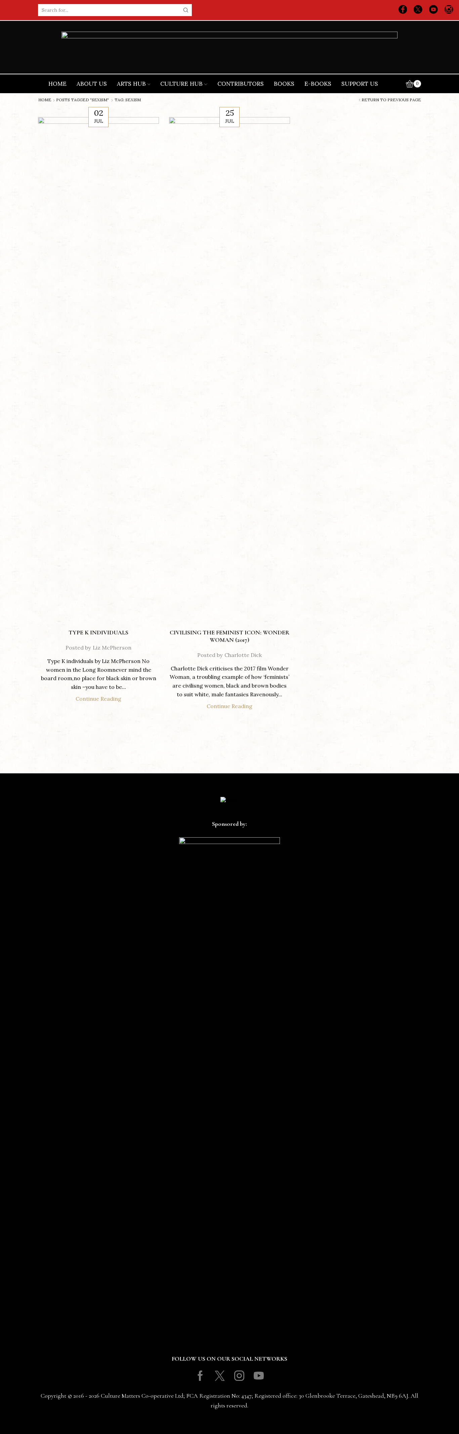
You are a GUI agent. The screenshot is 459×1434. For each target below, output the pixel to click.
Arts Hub (131, 83)
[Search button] (186, 10)
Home (57, 83)
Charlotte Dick (243, 655)
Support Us (359, 83)
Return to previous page (391, 100)
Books (284, 83)
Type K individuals (98, 632)
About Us (92, 83)
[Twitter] (418, 10)
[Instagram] (449, 10)
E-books (317, 83)
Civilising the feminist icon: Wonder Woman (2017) (229, 636)
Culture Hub (181, 83)
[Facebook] (403, 10)
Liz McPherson (112, 647)
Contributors (240, 83)
